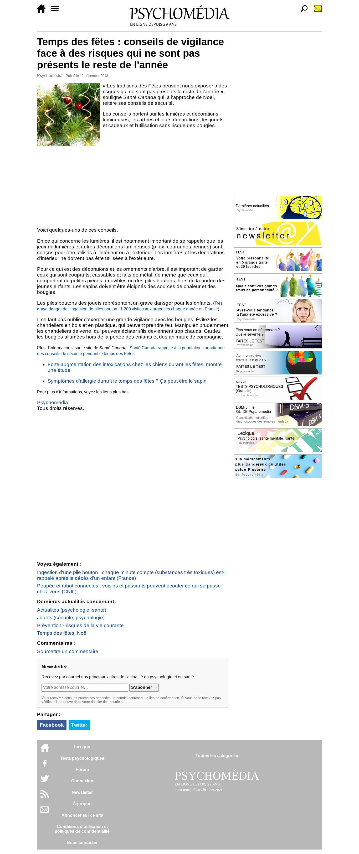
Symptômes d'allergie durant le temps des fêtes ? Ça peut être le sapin (127, 381)
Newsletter (82, 792)
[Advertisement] (132, 185)
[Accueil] (43, 11)
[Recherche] (302, 11)
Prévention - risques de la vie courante (80, 625)
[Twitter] (44, 781)
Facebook (52, 725)
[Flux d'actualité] (44, 797)
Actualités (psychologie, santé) (71, 610)
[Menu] (57, 11)
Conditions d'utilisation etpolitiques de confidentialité (82, 829)
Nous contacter (82, 842)
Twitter (79, 725)
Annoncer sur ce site (82, 815)
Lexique (82, 746)
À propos (82, 803)
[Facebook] (44, 766)
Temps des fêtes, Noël (62, 633)
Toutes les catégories (217, 755)
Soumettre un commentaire (67, 651)
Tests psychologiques (82, 758)
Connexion (82, 781)
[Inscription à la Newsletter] (315, 11)
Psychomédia (50, 75)
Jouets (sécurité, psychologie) (71, 617)
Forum (82, 769)
